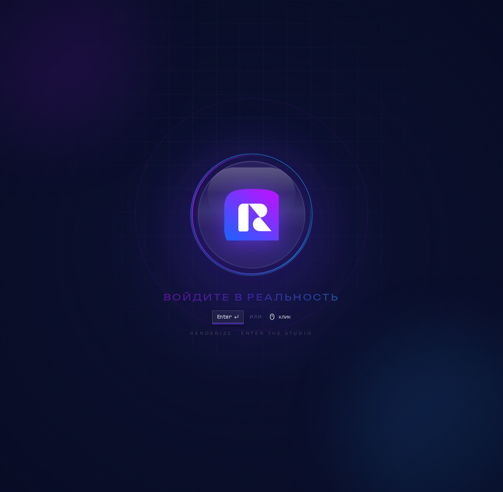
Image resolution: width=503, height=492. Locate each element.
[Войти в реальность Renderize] (251, 215)
